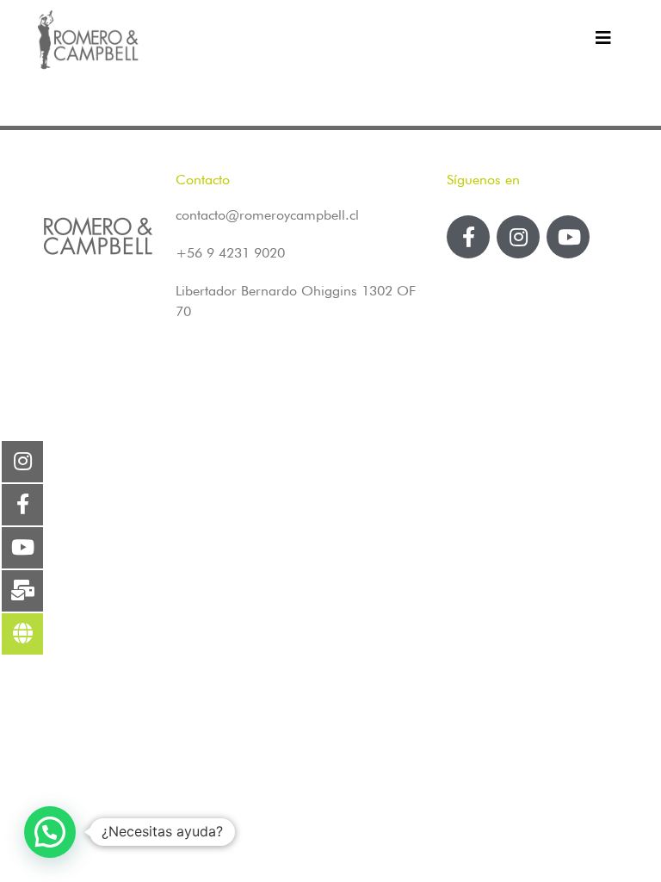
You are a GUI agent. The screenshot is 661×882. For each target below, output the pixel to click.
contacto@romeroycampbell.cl (267, 215)
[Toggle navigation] (603, 42)
